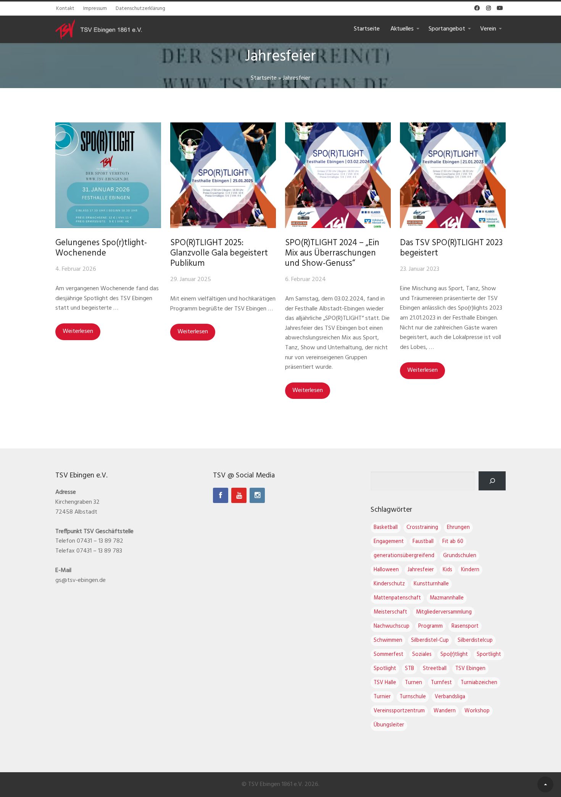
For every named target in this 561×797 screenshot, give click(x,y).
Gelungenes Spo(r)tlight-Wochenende (101, 248)
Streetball (435, 668)
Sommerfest (388, 654)
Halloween (386, 570)
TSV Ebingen (470, 668)
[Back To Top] (545, 784)
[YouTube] (239, 495)
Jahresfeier (421, 570)
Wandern (445, 711)
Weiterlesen (78, 331)
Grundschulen (459, 555)
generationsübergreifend (404, 555)
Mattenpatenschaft (397, 598)
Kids (447, 570)
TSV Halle (385, 682)
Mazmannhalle (447, 598)
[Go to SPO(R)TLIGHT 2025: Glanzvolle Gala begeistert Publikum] (223, 175)
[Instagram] (257, 495)
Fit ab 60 (452, 541)
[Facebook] (220, 495)
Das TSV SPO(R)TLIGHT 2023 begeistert (451, 248)
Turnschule (413, 697)
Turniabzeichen (479, 682)
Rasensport (465, 626)
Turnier (382, 697)
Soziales (422, 654)
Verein (488, 29)
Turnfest (441, 682)
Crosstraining (422, 527)
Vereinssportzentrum (399, 711)
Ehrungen (458, 527)
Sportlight (489, 654)
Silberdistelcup (475, 640)
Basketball (386, 527)
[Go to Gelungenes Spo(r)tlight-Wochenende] (108, 175)
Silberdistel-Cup (430, 640)
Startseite (367, 29)
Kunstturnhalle (431, 584)
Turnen (413, 682)
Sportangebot (447, 29)
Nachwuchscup (391, 626)
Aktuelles (402, 29)
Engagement (389, 541)
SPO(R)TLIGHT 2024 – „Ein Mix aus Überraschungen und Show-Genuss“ (332, 253)
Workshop (477, 711)
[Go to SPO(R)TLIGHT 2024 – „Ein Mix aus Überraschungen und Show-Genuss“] (338, 175)
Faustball (423, 541)
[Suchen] (492, 480)
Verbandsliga (450, 697)
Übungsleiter (389, 725)
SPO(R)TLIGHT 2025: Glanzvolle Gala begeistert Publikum (219, 253)
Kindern (470, 570)
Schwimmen (388, 640)
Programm (430, 626)
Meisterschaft (390, 612)
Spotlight (385, 668)
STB (409, 668)
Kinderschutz (389, 584)
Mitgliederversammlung (444, 612)
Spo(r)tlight (454, 654)
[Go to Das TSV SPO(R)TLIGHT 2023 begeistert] (453, 175)
